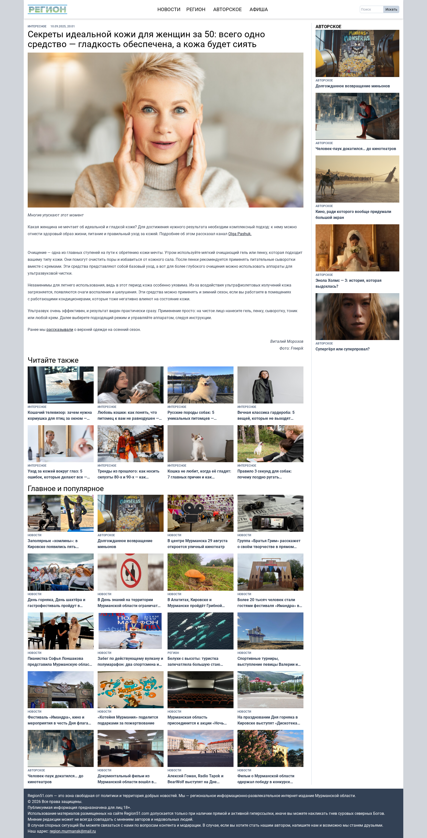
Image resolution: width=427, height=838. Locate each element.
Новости (168, 9)
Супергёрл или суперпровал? (343, 349)
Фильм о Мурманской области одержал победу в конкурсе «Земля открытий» (265, 779)
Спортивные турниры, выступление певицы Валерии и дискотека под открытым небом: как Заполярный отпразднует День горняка (268, 661)
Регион (195, 9)
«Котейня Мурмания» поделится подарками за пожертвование (128, 720)
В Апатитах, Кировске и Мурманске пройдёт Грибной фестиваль (195, 603)
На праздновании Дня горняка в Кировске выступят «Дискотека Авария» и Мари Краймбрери (267, 720)
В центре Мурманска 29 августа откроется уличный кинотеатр (198, 543)
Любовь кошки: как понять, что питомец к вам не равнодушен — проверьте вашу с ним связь (128, 415)
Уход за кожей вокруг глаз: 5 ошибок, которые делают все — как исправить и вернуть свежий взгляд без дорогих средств (58, 474)
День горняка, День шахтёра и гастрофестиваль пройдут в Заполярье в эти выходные (56, 603)
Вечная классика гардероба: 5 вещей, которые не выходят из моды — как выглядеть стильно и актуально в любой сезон (269, 415)
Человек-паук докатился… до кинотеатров (55, 778)
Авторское (227, 9)
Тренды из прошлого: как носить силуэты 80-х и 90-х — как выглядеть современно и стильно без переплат (129, 474)
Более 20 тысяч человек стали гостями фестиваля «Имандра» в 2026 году (268, 603)
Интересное (37, 26)
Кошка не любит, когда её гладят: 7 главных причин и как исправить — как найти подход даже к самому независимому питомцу (199, 474)
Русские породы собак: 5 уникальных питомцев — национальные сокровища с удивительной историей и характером (192, 415)
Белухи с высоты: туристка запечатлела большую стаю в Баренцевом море (194, 661)
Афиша (259, 9)
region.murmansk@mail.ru (73, 831)
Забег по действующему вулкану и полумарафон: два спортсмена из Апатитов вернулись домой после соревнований (130, 661)
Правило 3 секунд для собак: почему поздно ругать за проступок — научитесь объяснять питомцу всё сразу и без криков (265, 474)
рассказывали (59, 329)
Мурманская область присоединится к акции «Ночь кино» (196, 720)
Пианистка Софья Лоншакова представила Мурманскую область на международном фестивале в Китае (60, 661)
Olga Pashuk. (240, 233)
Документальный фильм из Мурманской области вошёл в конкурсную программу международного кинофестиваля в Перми (131, 779)
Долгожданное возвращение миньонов (125, 543)
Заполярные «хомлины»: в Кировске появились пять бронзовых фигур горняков (53, 544)
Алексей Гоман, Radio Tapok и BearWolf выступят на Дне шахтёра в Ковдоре (195, 779)
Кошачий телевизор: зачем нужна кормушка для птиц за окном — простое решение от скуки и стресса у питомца (60, 415)
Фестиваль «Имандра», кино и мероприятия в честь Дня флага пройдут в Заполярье (58, 720)
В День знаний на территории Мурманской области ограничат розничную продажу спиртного (128, 603)
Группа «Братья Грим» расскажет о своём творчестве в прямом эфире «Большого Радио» (268, 544)
